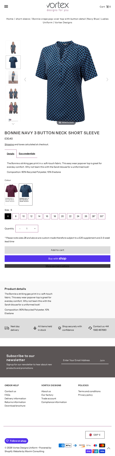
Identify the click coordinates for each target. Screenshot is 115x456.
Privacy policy (85, 394)
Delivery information (15, 398)
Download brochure (15, 405)
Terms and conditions (89, 391)
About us (46, 391)
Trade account (48, 398)
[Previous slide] (25, 79)
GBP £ (97, 434)
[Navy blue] (13, 62)
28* (93, 216)
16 (47, 216)
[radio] (11, 194)
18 (55, 216)
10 (23, 216)
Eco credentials (27, 153)
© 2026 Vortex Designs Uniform (21, 447)
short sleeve (23, 18)
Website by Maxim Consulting (28, 451)
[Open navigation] (24, 6)
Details (10, 153)
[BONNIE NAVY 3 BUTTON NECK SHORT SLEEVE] (13, 47)
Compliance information (54, 402)
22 (70, 216)
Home (9, 18)
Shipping (9, 144)
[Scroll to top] (108, 448)
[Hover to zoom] (66, 80)
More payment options (57, 265)
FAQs (7, 394)
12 (31, 216)
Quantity (9, 228)
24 (78, 216)
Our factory (47, 394)
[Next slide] (107, 79)
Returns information (15, 402)
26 (86, 216)
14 (39, 216)
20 (62, 216)
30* (102, 216)
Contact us (10, 391)
